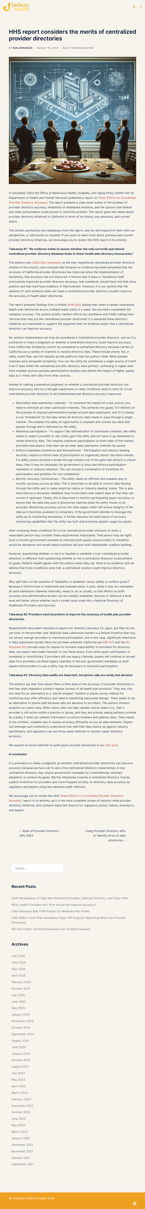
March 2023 (19, 1092)
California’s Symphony (46, 262)
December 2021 (22, 1145)
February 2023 (21, 1099)
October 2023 (20, 1060)
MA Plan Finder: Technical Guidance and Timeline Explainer (50, 929)
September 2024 (22, 1034)
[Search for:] (37, 868)
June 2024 (18, 1047)
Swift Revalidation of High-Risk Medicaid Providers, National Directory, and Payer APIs (69, 898)
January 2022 (20, 1138)
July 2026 (18, 956)
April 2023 (18, 1086)
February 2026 (21, 982)
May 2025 (18, 1008)
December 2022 (22, 1105)
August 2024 (20, 1040)
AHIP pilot (74, 304)
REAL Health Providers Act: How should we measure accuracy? (53, 904)
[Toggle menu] (141, 7)
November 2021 (22, 1151)
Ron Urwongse (23, 48)
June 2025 (18, 1001)
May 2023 (18, 1079)
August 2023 (20, 1066)
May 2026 (18, 969)
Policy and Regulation (77, 48)
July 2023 (18, 1073)
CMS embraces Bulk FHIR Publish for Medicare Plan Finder (50, 911)
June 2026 (18, 962)
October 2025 (20, 988)
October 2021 (20, 1158)
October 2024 (20, 1027)
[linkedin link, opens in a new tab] (134, 1203)
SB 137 (108, 642)
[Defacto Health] (24, 7)
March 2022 (19, 1131)
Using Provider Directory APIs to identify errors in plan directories (106, 835)
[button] (133, 6)
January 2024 (20, 1053)
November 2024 (22, 1021)
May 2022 (18, 1125)
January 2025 (20, 1014)
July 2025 (18, 995)
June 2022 (18, 1118)
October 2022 (20, 1112)
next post (111, 745)
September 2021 (22, 1164)
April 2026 (18, 975)
